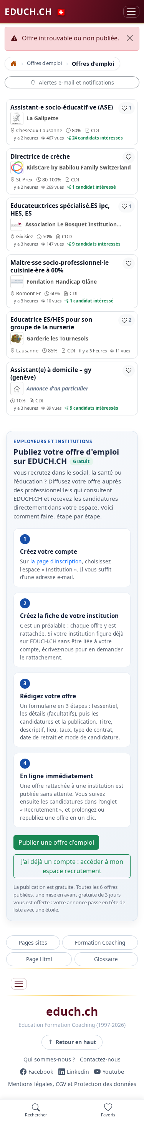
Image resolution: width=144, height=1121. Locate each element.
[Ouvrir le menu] (19, 984)
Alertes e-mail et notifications (76, 82)
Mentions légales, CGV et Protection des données (72, 1084)
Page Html (39, 959)
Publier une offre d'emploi (56, 842)
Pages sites (33, 942)
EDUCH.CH (35, 11)
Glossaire (106, 959)
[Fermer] (130, 38)
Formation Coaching (100, 942)
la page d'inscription (56, 561)
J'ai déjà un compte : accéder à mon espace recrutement (72, 866)
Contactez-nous (100, 1059)
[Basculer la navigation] (131, 12)
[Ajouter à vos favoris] (128, 157)
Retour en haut (76, 1042)
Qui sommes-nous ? (49, 1059)
